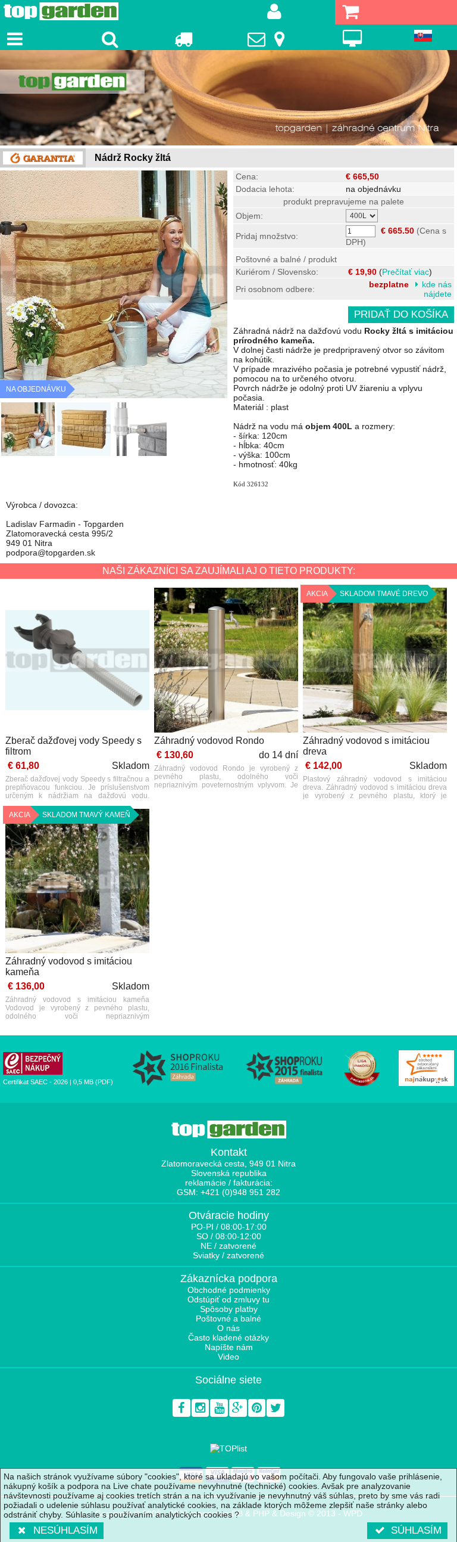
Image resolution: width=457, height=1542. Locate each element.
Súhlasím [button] (416, 1530)
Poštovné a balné (228, 1318)
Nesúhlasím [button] (65, 1530)
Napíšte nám (229, 1347)
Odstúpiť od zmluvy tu (228, 1299)
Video (228, 1356)
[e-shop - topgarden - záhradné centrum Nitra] (228, 97)
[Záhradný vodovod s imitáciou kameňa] (77, 882)
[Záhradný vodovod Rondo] (226, 661)
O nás (228, 1328)
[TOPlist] (228, 1448)
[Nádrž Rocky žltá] (28, 429)
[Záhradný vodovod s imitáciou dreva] (375, 661)
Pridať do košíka (401, 314)
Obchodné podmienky (228, 1290)
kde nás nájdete (437, 289)
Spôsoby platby (229, 1309)
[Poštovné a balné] (183, 39)
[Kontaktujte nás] (267, 39)
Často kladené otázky (228, 1337)
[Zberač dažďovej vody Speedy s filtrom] (77, 661)
